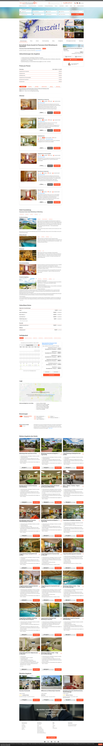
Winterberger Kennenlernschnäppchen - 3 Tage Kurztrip (50, 454)
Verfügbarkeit (60, 40)
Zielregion (29, 9)
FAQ (53, 724)
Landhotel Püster (25, 695)
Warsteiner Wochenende (24, 690)
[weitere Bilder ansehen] (69, 29)
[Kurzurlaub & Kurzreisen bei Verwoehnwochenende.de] (28, 3)
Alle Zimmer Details (41, 102)
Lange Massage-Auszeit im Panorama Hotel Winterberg (71, 619)
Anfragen (50, 112)
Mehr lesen (50, 428)
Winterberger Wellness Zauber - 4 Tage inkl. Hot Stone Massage (71, 586)
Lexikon (54, 725)
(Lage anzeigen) (38, 50)
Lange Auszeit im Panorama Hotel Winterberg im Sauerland (48, 619)
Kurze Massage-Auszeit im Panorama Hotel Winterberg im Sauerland (27, 521)
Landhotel (31, 214)
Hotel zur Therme (69, 695)
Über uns (23, 729)
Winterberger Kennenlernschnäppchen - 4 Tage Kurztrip (50, 521)
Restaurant (39, 250)
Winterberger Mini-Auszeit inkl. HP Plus (28, 453)
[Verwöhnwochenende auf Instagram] (55, 741)
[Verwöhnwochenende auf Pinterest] (51, 741)
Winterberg (33, 50)
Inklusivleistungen (23, 40)
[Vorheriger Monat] (20, 345)
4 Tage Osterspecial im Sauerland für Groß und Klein (50, 586)
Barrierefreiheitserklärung (41, 732)
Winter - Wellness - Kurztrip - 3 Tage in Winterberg (71, 486)
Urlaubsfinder (55, 728)
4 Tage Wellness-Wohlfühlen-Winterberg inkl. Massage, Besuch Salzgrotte (28, 619)
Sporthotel (27, 214)
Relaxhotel (36, 214)
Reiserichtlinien (39, 728)
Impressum (39, 724)
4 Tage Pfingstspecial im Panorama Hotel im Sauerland (50, 554)
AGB (38, 725)
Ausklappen (54, 416)
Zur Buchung (57, 112)
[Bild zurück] (21, 29)
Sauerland (29, 50)
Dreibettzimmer (22, 75)
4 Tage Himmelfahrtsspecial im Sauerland (72, 553)
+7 (39, 214)
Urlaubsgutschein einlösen (72, 724)
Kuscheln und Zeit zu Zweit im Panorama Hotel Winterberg (28, 486)
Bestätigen (100, 744)
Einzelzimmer (21, 81)
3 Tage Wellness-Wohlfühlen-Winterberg (72, 520)
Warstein (32, 696)
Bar (43, 250)
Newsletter (23, 725)
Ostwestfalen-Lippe (74, 696)
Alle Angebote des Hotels (71, 40)
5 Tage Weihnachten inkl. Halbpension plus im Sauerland (28, 653)
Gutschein (79, 56)
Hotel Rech (43, 695)
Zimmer (37, 40)
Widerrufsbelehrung (40, 731)
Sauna (39, 236)
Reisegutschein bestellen (72, 725)
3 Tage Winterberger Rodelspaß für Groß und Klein (71, 454)
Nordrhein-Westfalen (23, 50)
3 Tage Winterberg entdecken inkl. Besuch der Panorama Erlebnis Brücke (50, 486)
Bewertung (81, 40)
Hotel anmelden (51, 737)
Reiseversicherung (40, 729)
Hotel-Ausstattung (45, 40)
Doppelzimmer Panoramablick (25, 77)
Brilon (54, 696)
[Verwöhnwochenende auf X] (48, 741)
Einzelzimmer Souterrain (24, 79)
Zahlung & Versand (40, 730)
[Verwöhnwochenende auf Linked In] (58, 741)
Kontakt (23, 724)
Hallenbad (42, 236)
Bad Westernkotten (66, 697)
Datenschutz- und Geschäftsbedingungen (47, 394)
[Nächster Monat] (38, 345)
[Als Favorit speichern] (82, 45)
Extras (53, 40)
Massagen (47, 236)
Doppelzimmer (22, 73)
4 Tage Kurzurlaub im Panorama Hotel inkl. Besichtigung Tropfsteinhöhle (28, 586)
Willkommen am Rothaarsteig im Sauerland (50, 690)
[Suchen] (49, 3)
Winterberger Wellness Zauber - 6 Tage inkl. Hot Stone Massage (49, 653)
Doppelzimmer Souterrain (24, 71)
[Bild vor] (62, 29)
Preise (31, 40)
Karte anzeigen (40, 389)
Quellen (23, 728)
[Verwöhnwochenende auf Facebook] (44, 741)
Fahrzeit (24, 9)
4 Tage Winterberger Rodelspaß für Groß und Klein (28, 554)
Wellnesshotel (22, 214)
